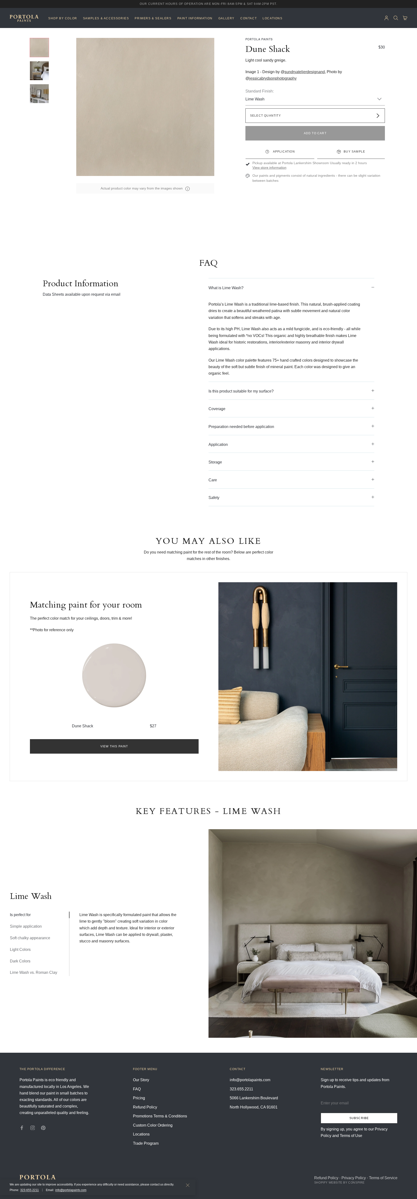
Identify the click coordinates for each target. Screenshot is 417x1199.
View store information (269, 167)
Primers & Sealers (153, 18)
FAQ (137, 1089)
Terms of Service (383, 1178)
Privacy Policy (353, 1178)
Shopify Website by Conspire (339, 1182)
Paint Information (195, 18)
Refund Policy (145, 1107)
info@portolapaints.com (70, 1190)
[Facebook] (22, 1127)
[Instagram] (32, 1127)
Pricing (139, 1098)
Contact (248, 18)
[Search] (396, 18)
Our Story (141, 1080)
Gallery (226, 18)
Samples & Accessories (106, 18)
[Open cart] (405, 18)
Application (283, 151)
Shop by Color (62, 18)
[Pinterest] (43, 1127)
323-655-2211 (29, 1190)
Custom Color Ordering (153, 1125)
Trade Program (146, 1143)
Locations (272, 18)
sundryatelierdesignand (305, 72)
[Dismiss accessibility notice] (187, 1185)
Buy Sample (354, 151)
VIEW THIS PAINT (114, 746)
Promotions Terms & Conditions (160, 1116)
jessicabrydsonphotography (273, 78)
